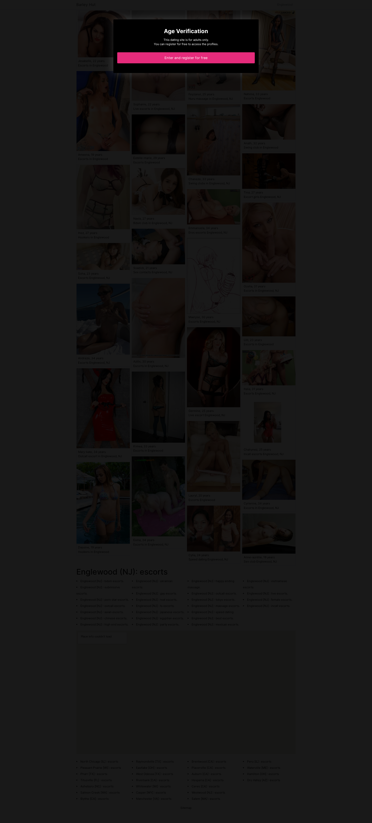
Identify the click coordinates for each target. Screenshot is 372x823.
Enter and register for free (186, 58)
